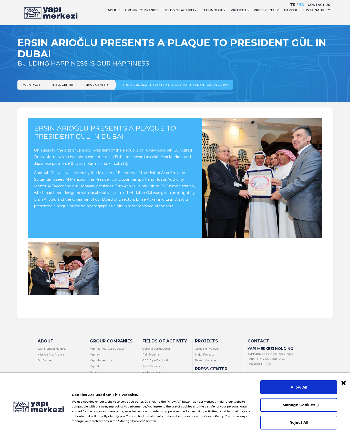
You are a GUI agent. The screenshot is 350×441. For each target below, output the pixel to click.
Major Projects (204, 354)
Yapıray (95, 354)
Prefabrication (152, 372)
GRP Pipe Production (156, 360)
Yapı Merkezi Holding (52, 348)
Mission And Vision (51, 354)
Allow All (299, 387)
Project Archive (205, 360)
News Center (96, 85)
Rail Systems (151, 354)
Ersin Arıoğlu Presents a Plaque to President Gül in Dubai (175, 85)
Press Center (63, 85)
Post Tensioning (153, 366)
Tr (292, 4)
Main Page (31, 85)
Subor (94, 372)
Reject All (299, 422)
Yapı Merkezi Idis (101, 360)
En (301, 4)
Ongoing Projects (207, 348)
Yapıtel (94, 366)
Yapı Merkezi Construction (107, 348)
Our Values (45, 360)
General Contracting (156, 348)
